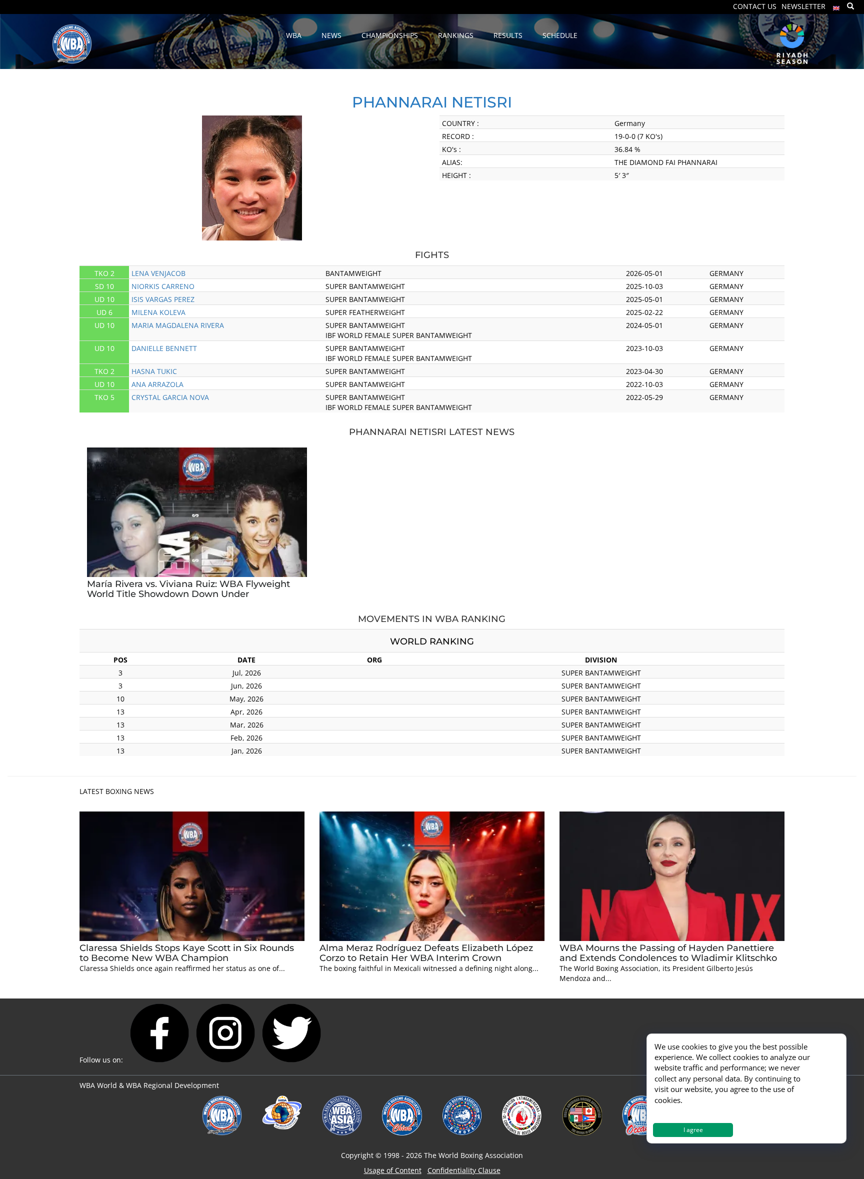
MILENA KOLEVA (159, 312)
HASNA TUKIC (154, 371)
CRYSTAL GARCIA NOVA (170, 397)
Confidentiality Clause (464, 1170)
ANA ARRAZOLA (158, 384)
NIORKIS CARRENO (163, 286)
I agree (693, 1130)
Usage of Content (393, 1170)
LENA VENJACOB (159, 273)
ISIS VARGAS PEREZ (163, 299)
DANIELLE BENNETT (164, 348)
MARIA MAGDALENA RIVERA (178, 325)
